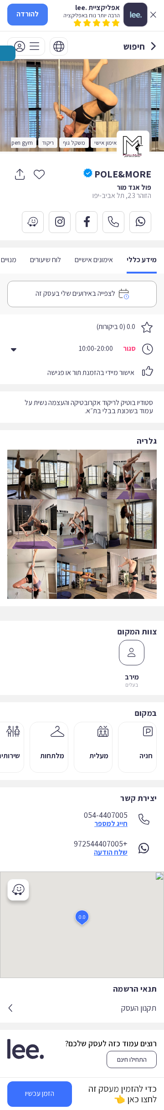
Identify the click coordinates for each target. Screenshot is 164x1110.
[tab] (142, 261)
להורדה (27, 14)
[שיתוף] (19, 174)
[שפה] (59, 46)
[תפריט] (26, 46)
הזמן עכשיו (39, 1093)
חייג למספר (111, 824)
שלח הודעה (111, 852)
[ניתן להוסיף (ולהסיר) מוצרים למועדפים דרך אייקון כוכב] (39, 173)
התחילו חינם (132, 1059)
